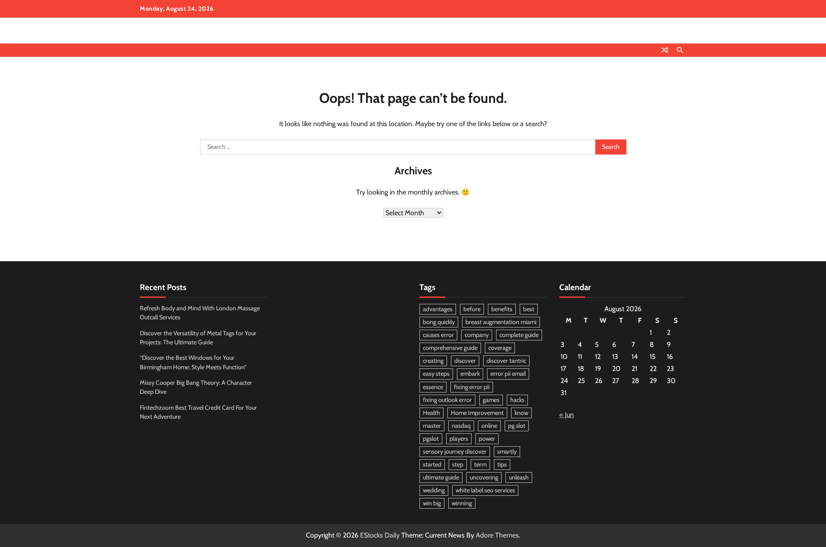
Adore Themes (497, 535)
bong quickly (439, 322)
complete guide (519, 335)
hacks (517, 400)
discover (465, 361)
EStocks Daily (380, 535)
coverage (500, 348)
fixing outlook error (447, 400)
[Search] (679, 49)
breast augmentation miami (500, 322)
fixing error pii (472, 387)
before (472, 309)
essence (433, 387)
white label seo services (485, 490)
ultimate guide (441, 477)
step (457, 464)
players (459, 438)
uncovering (484, 477)
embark (470, 373)
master (432, 426)
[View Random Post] (664, 49)
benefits (501, 309)
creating (433, 361)
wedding (434, 490)
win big (432, 503)
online (489, 426)
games (491, 400)
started (432, 464)
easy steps (436, 373)
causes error (438, 335)
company (477, 335)
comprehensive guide (450, 348)
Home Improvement (477, 413)
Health (431, 413)
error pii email (508, 373)
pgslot (431, 438)
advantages (438, 309)
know (521, 413)
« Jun (566, 415)
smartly (507, 451)
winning (462, 503)
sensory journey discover (455, 451)
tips (502, 464)
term (480, 464)
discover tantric (506, 361)
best (528, 309)
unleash (519, 477)
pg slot (516, 426)
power (487, 438)
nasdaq (461, 426)
